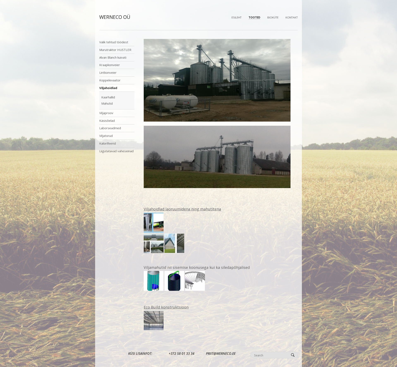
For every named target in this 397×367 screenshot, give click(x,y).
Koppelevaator (110, 80)
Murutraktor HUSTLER (115, 50)
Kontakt (292, 17)
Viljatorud (106, 136)
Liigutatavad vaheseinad (116, 151)
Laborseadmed (110, 128)
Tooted (254, 17)
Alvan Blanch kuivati (112, 57)
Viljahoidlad (108, 88)
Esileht (237, 17)
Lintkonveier (108, 72)
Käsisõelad (107, 120)
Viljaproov (106, 113)
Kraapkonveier (109, 65)
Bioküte (273, 17)
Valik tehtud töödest (113, 42)
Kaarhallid (108, 97)
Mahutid (107, 103)
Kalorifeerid (107, 143)
